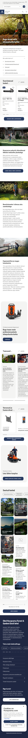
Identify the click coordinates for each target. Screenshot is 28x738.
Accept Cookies (14, 721)
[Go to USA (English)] (24, 6)
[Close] (23, 706)
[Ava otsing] (23, 12)
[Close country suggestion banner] (26, 2)
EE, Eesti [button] (6, 12)
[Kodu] (2, 12)
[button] (13, 87)
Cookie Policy (7, 718)
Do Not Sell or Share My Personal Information (14, 725)
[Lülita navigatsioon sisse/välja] (26, 12)
